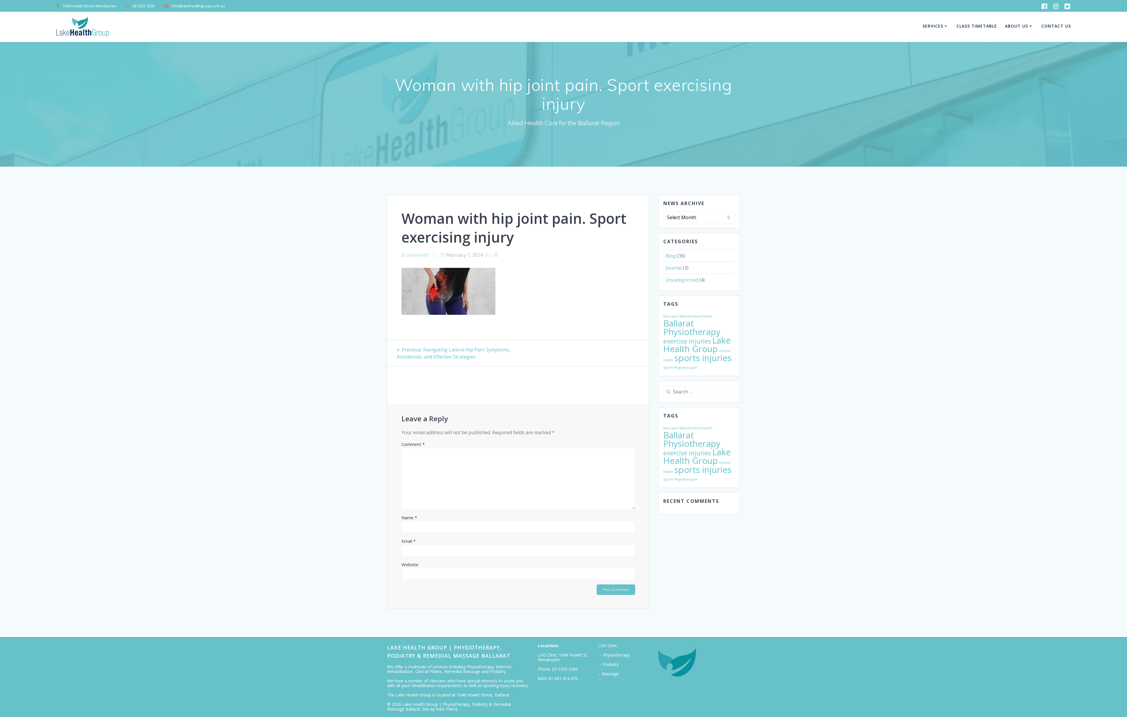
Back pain (670, 316)
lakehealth (417, 255)
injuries (700, 341)
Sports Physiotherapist (680, 368)
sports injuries (703, 358)
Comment (413, 444)
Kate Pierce (447, 709)
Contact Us (1056, 26)
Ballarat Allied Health (695, 316)
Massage (610, 674)
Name (409, 517)
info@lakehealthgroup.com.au (198, 6)
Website (410, 564)
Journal (674, 268)
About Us (1016, 26)
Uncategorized (682, 280)
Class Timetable (976, 26)
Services (932, 26)
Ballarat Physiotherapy (692, 327)
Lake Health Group (697, 344)
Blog (671, 256)
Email (408, 541)
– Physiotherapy (614, 655)
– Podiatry (608, 664)
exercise (675, 341)
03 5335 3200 (565, 669)
